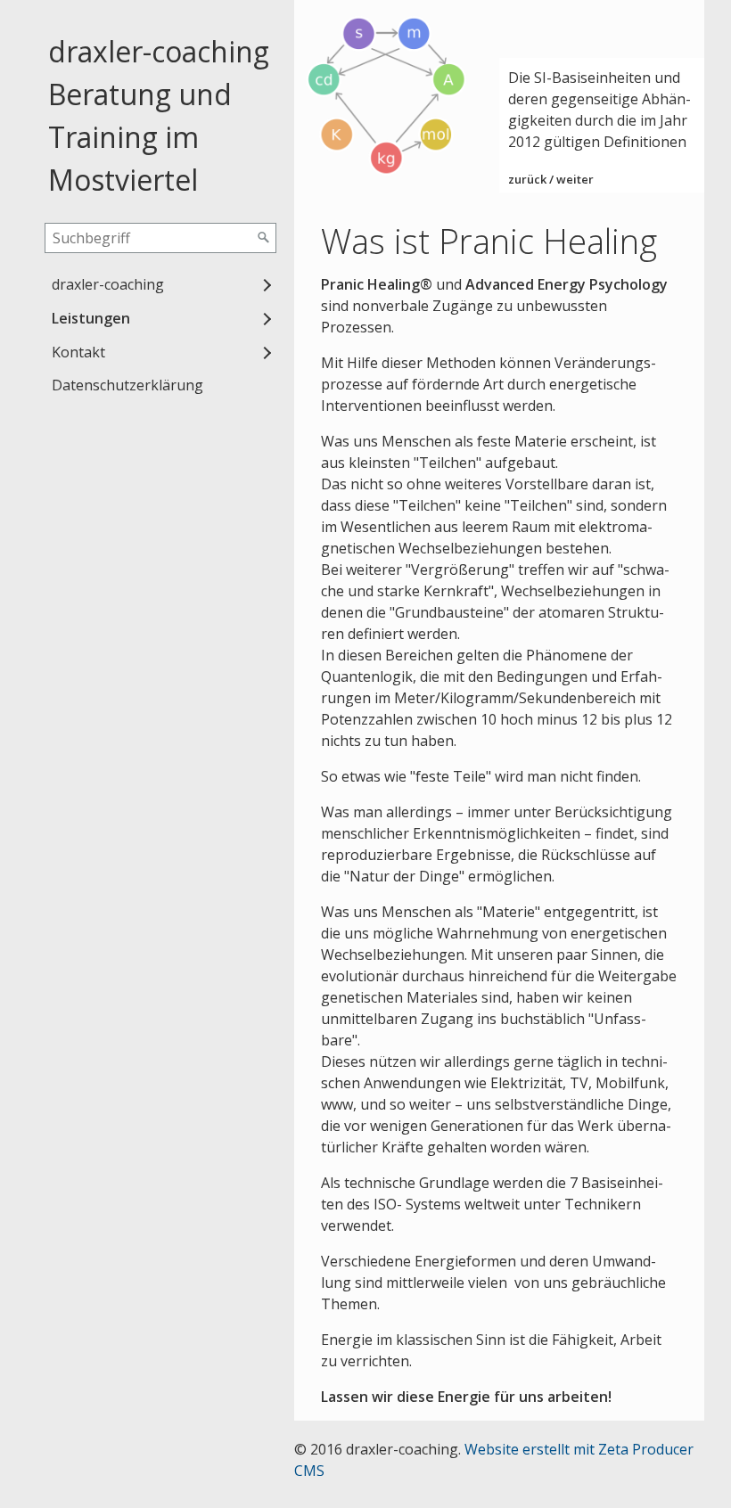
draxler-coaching (108, 284)
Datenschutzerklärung (127, 385)
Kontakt (78, 352)
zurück (527, 179)
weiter (575, 179)
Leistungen (91, 318)
